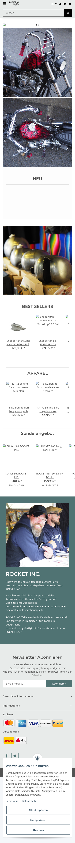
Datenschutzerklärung (22, 668)
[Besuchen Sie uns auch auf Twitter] (14, 756)
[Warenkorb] (69, 4)
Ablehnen (38, 830)
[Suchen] (68, 13)
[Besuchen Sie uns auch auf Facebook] (6, 756)
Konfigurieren (38, 820)
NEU (37, 178)
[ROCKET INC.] (14, 4)
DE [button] (52, 4)
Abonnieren (59, 683)
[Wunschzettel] (64, 4)
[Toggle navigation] (4, 2)
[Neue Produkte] (37, 62)
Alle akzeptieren (38, 810)
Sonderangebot (37, 433)
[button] (60, 4)
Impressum (12, 801)
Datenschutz (29, 801)
